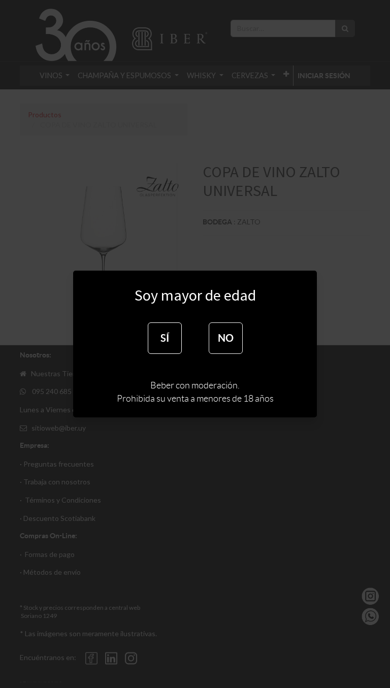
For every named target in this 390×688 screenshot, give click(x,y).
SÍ (164, 338)
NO (226, 338)
